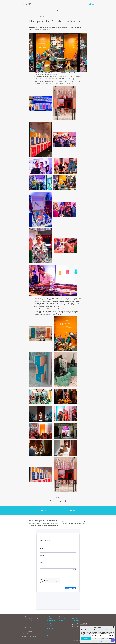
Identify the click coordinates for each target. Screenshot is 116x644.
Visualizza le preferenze (107, 638)
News (48, 632)
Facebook (61, 616)
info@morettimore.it (27, 629)
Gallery (49, 630)
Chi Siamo (49, 618)
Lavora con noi (51, 633)
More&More (49, 637)
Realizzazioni (51, 620)
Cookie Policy (94, 641)
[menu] (93, 4)
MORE (26, 4)
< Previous (43, 510)
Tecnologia (50, 623)
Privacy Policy (100, 641)
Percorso (49, 625)
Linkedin (61, 621)
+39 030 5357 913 (26, 627)
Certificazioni (76, 620)
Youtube (61, 620)
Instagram (62, 618)
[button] (113, 627)
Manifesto (49, 616)
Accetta (86, 638)
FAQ (48, 635)
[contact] (90, 4)
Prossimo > (73, 510)
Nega (96, 638)
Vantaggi (49, 621)
